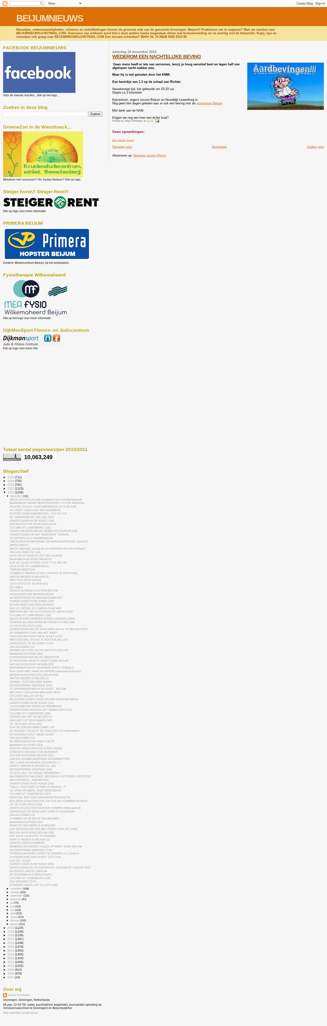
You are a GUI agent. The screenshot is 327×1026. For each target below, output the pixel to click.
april (13, 913)
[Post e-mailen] (156, 120)
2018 (11, 935)
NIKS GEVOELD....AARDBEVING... (30, 779)
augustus (16, 899)
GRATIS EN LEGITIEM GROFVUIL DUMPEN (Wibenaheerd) (45, 807)
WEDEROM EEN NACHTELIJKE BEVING (156, 56)
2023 (11, 484)
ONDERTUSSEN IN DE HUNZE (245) (32, 601)
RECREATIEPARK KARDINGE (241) (31, 685)
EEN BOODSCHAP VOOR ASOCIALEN (33, 524)
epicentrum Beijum (210, 103)
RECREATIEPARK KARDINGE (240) (31, 769)
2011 (11, 962)
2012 (11, 958)
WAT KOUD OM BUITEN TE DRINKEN (32, 835)
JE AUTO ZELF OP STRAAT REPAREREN (35, 773)
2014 (11, 950)
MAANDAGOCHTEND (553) (26, 745)
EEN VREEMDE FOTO (23, 881)
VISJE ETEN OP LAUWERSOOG (29, 566)
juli (12, 902)
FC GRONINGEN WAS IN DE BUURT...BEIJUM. (38, 688)
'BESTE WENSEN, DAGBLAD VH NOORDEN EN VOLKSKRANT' (48, 548)
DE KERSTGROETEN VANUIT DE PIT (32, 741)
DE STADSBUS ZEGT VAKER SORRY (32, 734)
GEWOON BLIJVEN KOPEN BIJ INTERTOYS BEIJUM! (42, 622)
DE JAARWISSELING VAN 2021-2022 (32, 517)
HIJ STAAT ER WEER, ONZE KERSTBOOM (35, 790)
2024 (11, 480)
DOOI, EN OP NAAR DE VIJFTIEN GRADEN (36, 555)
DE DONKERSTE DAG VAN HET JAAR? (33, 632)
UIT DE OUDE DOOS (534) (26, 723)
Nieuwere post (122, 147)
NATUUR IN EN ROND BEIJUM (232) (32, 664)
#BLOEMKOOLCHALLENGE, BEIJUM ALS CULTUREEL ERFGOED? (50, 776)
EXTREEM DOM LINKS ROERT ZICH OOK (35, 857)
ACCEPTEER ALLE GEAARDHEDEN (31, 538)
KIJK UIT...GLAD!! (20, 860)
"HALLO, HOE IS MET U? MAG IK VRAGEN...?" (38, 786)
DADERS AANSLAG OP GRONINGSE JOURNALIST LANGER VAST (50, 867)
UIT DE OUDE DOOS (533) (26, 804)
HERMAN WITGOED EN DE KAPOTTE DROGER (39, 650)
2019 (11, 931)
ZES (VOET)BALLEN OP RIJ (27, 695)
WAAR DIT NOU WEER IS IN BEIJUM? (33, 825)
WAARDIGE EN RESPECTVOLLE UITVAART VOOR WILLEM (46, 846)
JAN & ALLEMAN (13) (22, 814)
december (16, 496)
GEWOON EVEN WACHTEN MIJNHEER (34, 751)
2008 (11, 973)
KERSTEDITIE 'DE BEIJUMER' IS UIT (32, 643)
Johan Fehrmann (19, 995)
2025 (11, 477)
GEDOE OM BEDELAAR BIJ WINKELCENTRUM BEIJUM (43, 531)
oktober (15, 892)
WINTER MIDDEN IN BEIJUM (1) (29, 678)
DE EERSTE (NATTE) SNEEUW (28, 871)
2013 (11, 954)
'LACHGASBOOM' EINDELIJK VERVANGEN (36, 706)
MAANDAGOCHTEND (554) (26, 653)
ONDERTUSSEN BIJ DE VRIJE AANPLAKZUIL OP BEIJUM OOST (49, 629)
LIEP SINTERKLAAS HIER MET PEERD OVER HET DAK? (44, 829)
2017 (11, 939)
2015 (11, 946)
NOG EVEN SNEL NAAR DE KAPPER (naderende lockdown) (45, 671)
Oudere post (315, 147)
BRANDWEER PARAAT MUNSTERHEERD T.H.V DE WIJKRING (47, 503)
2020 (11, 927)
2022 (11, 488)
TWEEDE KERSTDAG (23, 569)
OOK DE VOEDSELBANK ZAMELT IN (32, 727)
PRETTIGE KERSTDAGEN (25, 580)
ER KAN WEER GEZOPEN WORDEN (32, 604)
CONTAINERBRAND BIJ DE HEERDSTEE (34, 657)
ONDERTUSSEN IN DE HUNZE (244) (32, 702)
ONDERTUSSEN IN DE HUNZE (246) (32, 520)
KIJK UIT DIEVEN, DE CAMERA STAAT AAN (35, 608)
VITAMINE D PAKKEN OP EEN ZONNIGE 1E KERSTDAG (43, 573)
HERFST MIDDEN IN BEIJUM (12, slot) (33, 765)
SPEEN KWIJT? (19, 545)
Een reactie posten (123, 140)
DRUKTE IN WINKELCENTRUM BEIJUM (34, 590)
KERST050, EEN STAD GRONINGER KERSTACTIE (40, 797)
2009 (11, 969)
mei (12, 909)
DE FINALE (16, 587)
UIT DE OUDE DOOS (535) (26, 625)
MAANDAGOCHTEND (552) (26, 822)
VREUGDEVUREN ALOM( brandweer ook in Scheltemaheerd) (46, 499)
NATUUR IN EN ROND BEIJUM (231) (32, 755)
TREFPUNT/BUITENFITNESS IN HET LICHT (36, 636)
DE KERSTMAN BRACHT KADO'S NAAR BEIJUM (39, 660)
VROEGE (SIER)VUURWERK (27, 842)
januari (14, 924)
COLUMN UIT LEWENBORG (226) (30, 878)
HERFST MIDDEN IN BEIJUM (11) (30, 839)
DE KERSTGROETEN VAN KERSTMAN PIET (36, 597)
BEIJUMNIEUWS (49, 18)
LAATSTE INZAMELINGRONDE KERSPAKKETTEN (40, 758)
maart (14, 916)
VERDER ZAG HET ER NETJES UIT (31, 716)
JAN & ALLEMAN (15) (22, 646)
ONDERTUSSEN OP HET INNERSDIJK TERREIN (39, 534)
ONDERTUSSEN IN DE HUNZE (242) (32, 864)
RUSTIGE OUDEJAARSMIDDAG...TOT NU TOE (38, 513)
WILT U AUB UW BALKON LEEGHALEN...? (35, 762)
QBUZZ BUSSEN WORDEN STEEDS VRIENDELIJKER (42, 618)
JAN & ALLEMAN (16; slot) (25, 552)
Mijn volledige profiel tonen (20, 1013)
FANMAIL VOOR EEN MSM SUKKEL (31, 681)
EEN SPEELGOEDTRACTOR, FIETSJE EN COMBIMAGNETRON (48, 801)
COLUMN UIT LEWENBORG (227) (30, 793)
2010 (11, 965)
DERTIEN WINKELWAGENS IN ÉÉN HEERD (36, 748)
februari (15, 920)
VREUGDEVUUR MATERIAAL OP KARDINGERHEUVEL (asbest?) (49, 541)
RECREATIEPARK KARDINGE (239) (31, 850)
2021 (11, 492)
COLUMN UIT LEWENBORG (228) (30, 713)
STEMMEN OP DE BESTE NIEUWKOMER (34, 818)
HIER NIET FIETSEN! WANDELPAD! (31, 720)
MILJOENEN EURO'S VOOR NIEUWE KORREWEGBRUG (44, 699)
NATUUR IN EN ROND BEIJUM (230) (32, 832)
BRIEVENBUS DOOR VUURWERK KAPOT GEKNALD (41, 667)
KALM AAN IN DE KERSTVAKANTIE (31, 559)
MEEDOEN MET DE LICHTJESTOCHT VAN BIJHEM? (41, 611)
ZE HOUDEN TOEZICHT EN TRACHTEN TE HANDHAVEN (44, 730)
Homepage (219, 147)
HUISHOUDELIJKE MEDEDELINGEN (32, 594)
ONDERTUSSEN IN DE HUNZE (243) (32, 783)
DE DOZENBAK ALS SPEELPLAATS (31, 874)
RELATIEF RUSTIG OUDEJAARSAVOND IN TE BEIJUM (43, 506)
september (16, 895)
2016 (11, 942)
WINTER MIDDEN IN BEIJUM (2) (29, 576)
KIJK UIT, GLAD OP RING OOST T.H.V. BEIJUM (38, 562)
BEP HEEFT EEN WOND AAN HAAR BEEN (35, 692)
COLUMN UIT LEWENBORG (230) (30, 527)
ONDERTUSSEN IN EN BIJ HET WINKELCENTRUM (41, 709)
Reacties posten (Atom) (149, 155)
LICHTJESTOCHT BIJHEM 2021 (29, 583)
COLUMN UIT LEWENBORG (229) (30, 615)
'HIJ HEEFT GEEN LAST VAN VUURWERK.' (36, 510)
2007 (11, 977)
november (16, 888)
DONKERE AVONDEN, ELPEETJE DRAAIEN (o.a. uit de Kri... (45, 853)
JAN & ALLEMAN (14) (22, 737)
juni (12, 906)
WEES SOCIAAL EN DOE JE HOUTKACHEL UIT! (39, 639)
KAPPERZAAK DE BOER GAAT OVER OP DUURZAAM (42, 811)
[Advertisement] (24, 376)
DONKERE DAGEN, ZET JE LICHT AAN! (34, 885)
